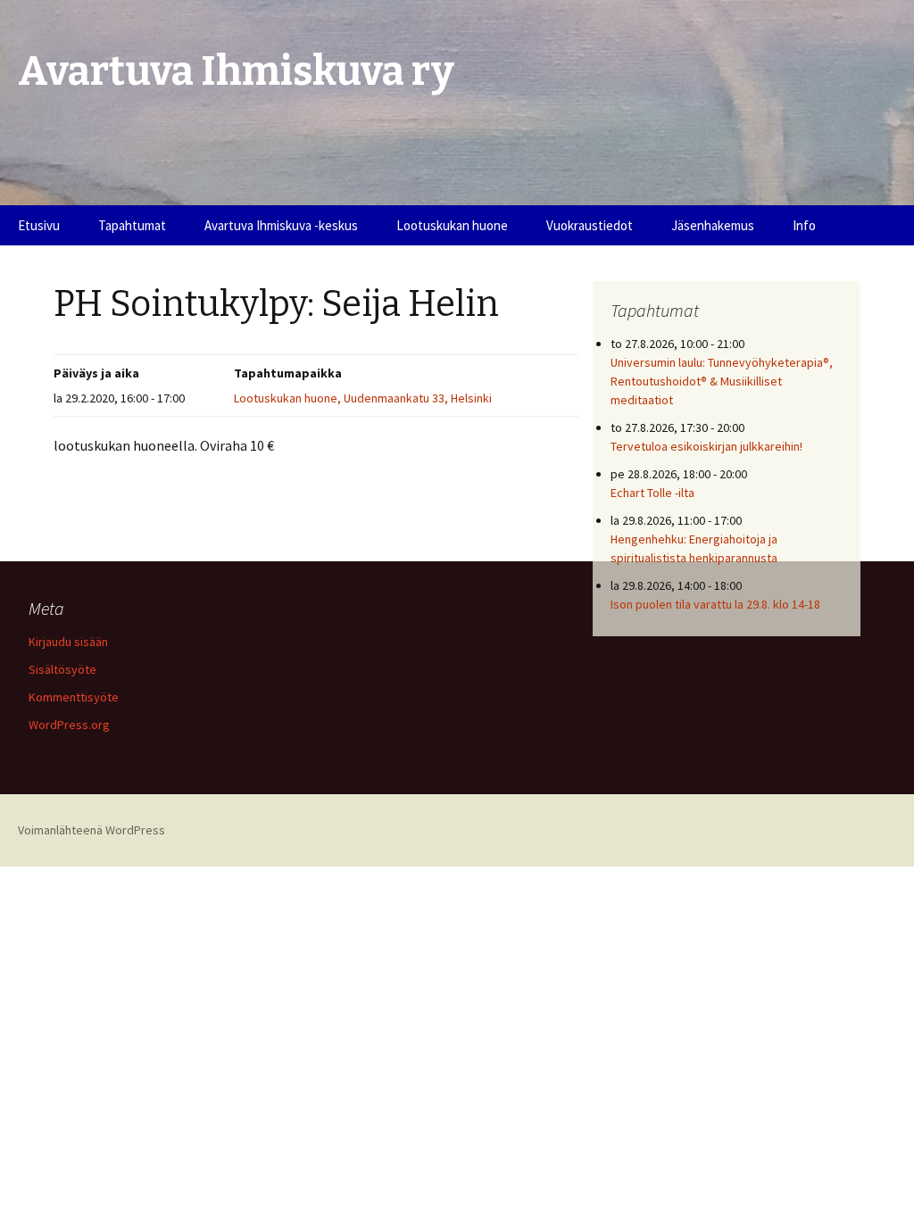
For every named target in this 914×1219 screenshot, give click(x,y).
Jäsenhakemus (712, 225)
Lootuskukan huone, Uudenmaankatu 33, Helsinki (363, 398)
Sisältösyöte (62, 669)
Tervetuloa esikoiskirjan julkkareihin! (706, 446)
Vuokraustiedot (589, 225)
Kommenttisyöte (74, 697)
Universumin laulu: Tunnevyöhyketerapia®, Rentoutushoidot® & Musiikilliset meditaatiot (722, 381)
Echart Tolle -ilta (652, 493)
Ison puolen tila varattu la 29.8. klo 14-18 (715, 604)
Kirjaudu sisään (68, 642)
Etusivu (39, 225)
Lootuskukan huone (452, 225)
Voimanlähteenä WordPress (91, 830)
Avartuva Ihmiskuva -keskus (281, 225)
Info (804, 225)
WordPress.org (69, 725)
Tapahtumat (132, 225)
